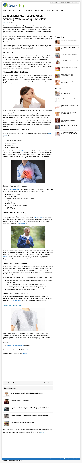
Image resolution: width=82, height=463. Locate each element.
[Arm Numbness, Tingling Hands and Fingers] (57, 108)
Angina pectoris (39, 217)
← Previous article (9, 383)
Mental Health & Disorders (55, 10)
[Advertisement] (16, 367)
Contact (76, 2)
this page (42, 432)
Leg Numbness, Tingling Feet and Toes (69, 99)
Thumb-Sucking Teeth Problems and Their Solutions (70, 48)
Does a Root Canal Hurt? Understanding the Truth (67, 75)
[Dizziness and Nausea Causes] (6, 402)
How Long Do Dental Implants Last (69, 54)
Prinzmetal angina (21, 223)
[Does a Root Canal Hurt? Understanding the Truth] (57, 77)
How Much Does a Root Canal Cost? (69, 61)
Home (51, 2)
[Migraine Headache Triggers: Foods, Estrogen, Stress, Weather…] (6, 410)
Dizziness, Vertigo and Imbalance (15, 345)
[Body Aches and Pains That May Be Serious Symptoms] (6, 395)
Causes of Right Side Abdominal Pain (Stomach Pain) (68, 112)
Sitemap (21, 460)
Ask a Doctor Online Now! (12, 306)
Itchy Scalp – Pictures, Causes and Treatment (69, 126)
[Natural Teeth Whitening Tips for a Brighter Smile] (57, 83)
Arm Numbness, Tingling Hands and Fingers (69, 106)
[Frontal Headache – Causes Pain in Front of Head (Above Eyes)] (6, 417)
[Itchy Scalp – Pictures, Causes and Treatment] (57, 128)
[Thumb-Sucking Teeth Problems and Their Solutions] (57, 50)
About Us (56, 2)
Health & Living (39, 10)
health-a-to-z (12, 10)
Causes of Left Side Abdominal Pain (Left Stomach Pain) (69, 92)
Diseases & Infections (26, 10)
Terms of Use (63, 2)
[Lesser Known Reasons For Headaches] (6, 424)
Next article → (48, 383)
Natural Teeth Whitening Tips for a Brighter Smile (69, 81)
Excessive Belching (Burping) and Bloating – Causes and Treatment (69, 133)
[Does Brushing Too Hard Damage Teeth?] (57, 70)
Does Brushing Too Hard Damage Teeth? (69, 68)
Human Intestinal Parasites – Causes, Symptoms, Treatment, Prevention (68, 120)
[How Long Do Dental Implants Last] (57, 57)
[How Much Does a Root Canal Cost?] (57, 63)
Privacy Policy (70, 2)
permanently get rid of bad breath (69, 40)
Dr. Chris (10, 22)
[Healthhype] (14, 5)
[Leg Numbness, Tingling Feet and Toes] (57, 101)
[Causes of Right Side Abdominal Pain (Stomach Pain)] (57, 115)
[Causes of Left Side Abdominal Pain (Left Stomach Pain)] (57, 94)
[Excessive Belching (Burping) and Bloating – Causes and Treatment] (57, 135)
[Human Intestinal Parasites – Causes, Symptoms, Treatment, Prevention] (57, 121)
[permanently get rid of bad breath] (57, 43)
